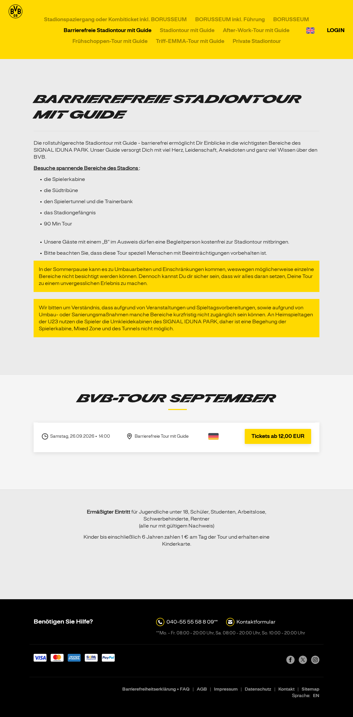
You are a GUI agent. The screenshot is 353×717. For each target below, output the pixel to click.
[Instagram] (315, 662)
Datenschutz (258, 689)
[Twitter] (303, 662)
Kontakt (286, 689)
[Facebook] (290, 662)
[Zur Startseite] (15, 30)
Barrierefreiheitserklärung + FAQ (156, 689)
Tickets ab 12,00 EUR (277, 436)
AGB (202, 689)
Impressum (226, 689)
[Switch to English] (310, 30)
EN (316, 695)
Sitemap (310, 689)
